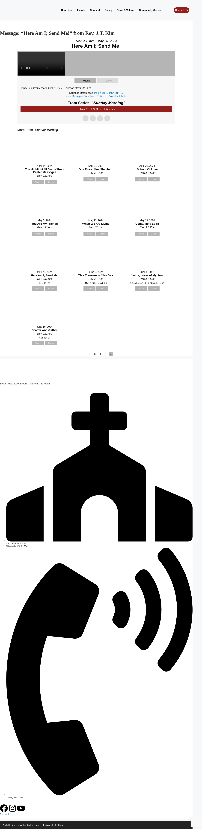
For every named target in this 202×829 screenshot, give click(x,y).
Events (81, 10)
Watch (86, 80)
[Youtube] (21, 808)
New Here (66, 10)
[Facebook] (4, 808)
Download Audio (117, 96)
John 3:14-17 (116, 93)
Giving (108, 10)
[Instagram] (12, 808)
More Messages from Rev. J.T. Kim (84, 96)
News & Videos (125, 10)
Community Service (150, 10)
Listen (109, 80)
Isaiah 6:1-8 (100, 93)
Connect (95, 10)
